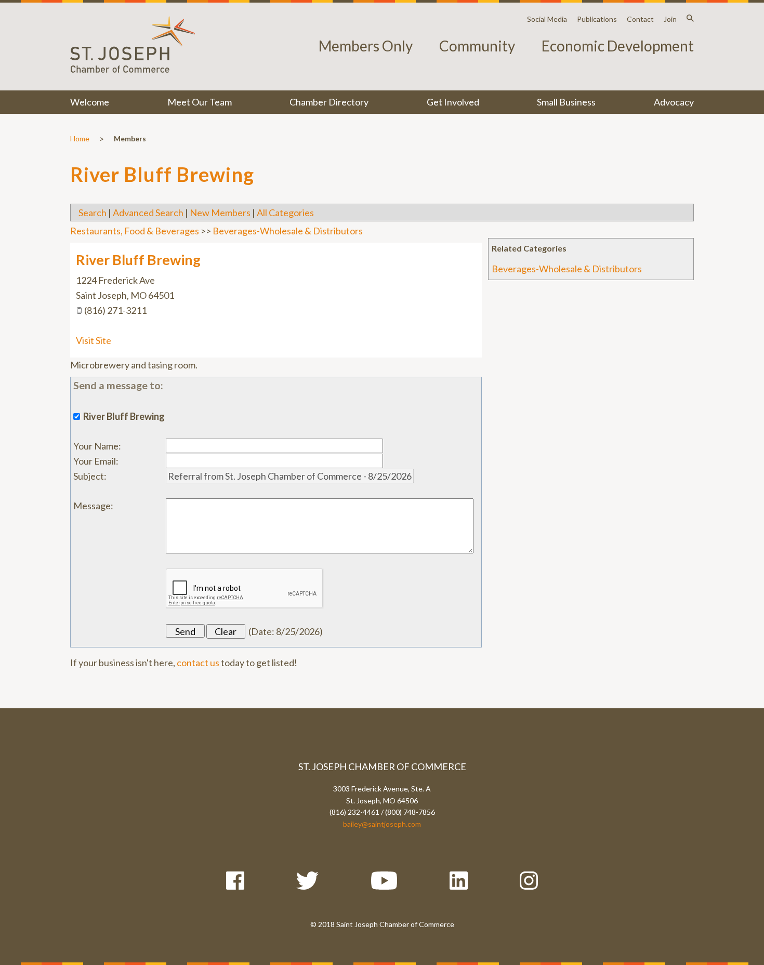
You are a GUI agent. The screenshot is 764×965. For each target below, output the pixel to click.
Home (79, 138)
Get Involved (453, 102)
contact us (198, 662)
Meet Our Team (199, 102)
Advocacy (674, 102)
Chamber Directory (328, 102)
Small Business (566, 102)
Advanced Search (148, 212)
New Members (220, 212)
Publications (597, 19)
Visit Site (93, 340)
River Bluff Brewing (138, 259)
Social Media (547, 19)
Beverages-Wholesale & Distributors (567, 268)
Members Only (366, 46)
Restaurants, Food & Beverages (134, 230)
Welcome (89, 102)
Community (477, 46)
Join (670, 19)
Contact (640, 19)
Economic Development (618, 46)
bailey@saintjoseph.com (382, 823)
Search (92, 212)
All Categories (285, 212)
